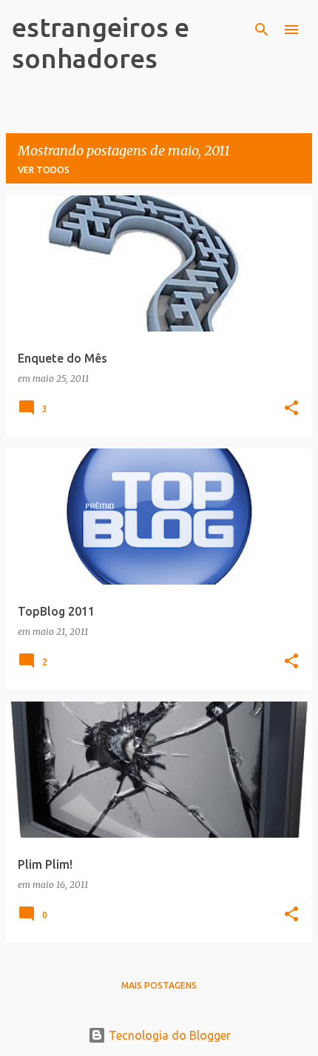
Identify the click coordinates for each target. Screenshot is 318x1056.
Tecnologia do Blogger (168, 1035)
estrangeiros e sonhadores (100, 42)
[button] (291, 409)
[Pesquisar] (262, 29)
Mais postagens (159, 985)
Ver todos (44, 170)
